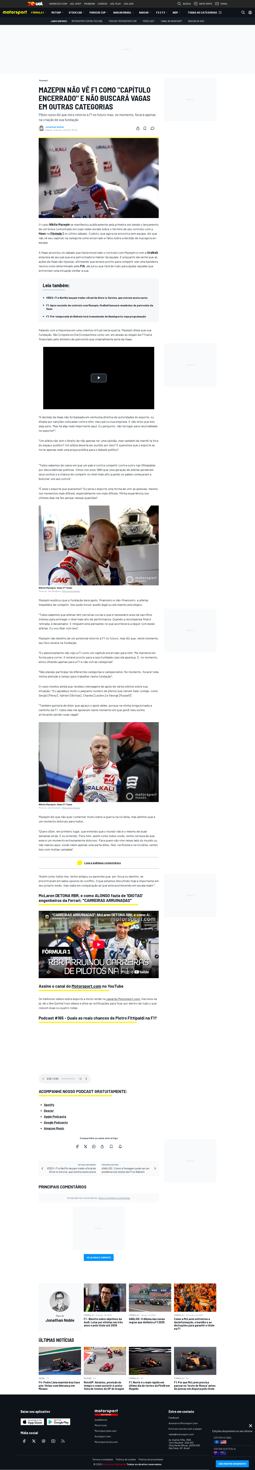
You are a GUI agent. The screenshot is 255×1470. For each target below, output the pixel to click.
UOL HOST (75, 3)
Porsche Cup (98, 12)
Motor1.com (101, 1425)
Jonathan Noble (54, 127)
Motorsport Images (71, 591)
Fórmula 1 (37, 12)
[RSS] (63, 1441)
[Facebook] (77, 1146)
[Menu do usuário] (250, 12)
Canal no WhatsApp (171, 21)
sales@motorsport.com (181, 1434)
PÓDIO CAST (149, 21)
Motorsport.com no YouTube (87, 21)
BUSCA (187, 3)
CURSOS (102, 3)
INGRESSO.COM (58, 3)
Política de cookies (126, 1459)
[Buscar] (243, 12)
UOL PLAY (115, 3)
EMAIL (224, 3)
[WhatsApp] (93, 1146)
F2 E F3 (160, 12)
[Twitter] (85, 1146)
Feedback (174, 1417)
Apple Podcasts (55, 1116)
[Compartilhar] (137, 128)
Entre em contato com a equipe (185, 1428)
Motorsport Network (114, 1464)
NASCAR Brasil (122, 12)
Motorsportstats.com (106, 1441)
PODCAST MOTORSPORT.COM (123, 21)
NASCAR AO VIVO (196, 21)
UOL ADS (129, 3)
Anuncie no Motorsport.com (183, 1423)
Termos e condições (102, 1459)
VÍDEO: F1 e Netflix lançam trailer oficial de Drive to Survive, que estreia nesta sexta (96, 297)
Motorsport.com (86, 986)
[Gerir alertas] (120, 1146)
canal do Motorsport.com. (123, 999)
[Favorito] (144, 128)
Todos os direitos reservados (144, 1464)
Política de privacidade (151, 1459)
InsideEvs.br (101, 1419)
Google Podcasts (56, 1122)
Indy (175, 12)
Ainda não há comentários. (98, 1197)
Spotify (49, 1105)
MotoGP (56, 12)
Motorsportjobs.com (105, 1430)
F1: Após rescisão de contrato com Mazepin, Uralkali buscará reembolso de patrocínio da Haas (99, 307)
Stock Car (75, 12)
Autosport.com (103, 1436)
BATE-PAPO (205, 3)
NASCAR (143, 12)
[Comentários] (153, 128)
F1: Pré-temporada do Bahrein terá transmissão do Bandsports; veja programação (96, 316)
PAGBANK (89, 3)
